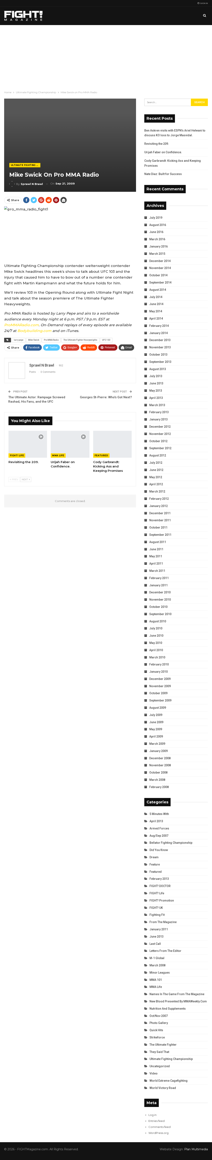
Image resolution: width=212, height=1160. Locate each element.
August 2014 (157, 289)
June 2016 (156, 232)
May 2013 (155, 390)
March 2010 (157, 657)
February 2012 (159, 498)
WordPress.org (158, 1133)
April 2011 (156, 563)
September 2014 (160, 282)
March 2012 (157, 491)
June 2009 (156, 722)
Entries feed (156, 1121)
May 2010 (155, 643)
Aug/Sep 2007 (158, 835)
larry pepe (18, 340)
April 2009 (156, 736)
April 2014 (156, 318)
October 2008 (158, 772)
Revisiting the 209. (156, 143)
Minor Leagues (159, 972)
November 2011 (160, 520)
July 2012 (155, 462)
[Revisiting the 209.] (27, 444)
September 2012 (160, 448)
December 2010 (160, 592)
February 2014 (159, 325)
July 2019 (155, 217)
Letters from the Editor (165, 950)
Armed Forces (159, 828)
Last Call (155, 943)
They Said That (159, 1052)
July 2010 (155, 628)
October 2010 (158, 606)
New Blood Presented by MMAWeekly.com (178, 1001)
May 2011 (155, 556)
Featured (101, 455)
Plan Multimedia (196, 1149)
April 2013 (156, 398)
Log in (152, 1115)
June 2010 (156, 635)
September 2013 (160, 361)
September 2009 (160, 700)
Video (153, 1073)
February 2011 (159, 578)
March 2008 (157, 779)
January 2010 (158, 671)
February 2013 (159, 412)
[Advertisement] (106, 56)
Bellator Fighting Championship (170, 842)
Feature (154, 864)
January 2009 (158, 751)
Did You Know (158, 850)
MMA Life (58, 455)
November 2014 (160, 268)
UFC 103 (106, 340)
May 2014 (155, 311)
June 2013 (156, 383)
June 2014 (156, 304)
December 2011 (160, 513)
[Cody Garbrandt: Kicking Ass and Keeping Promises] (112, 444)
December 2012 (160, 426)
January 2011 (158, 585)
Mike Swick (33, 340)
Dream (154, 857)
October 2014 (158, 275)
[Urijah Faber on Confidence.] (70, 444)
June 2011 (156, 549)
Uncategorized (159, 1066)
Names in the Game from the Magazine (176, 994)
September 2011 (160, 534)
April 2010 (156, 650)
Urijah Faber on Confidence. (163, 152)
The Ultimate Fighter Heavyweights (80, 340)
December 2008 (160, 758)
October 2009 (158, 693)
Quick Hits (156, 1030)
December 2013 (160, 340)
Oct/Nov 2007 (158, 1016)
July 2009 (155, 715)
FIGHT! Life (17, 455)
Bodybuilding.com (34, 331)
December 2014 (160, 261)
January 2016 (158, 246)
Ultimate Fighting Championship (25, 165)
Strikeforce (157, 1037)
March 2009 (157, 743)
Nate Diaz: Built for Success (163, 174)
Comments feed (159, 1127)
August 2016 (157, 225)
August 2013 (157, 369)
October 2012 (158, 441)
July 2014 (155, 297)
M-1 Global (156, 958)
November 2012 (160, 434)
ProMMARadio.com (21, 325)
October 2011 (158, 527)
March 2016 (157, 239)
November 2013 (160, 347)
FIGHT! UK (156, 907)
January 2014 (158, 333)
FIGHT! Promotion (161, 900)
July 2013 (155, 376)
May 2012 (155, 477)
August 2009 (157, 707)
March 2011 (157, 570)
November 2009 (160, 686)
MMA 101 (155, 979)
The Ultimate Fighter (163, 1044)
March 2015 (157, 253)
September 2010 (160, 614)
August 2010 (157, 621)
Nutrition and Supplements (167, 1008)
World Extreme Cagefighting (168, 1080)
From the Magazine (163, 922)
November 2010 (160, 599)
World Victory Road (162, 1088)
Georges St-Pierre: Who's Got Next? (106, 397)
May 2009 (155, 729)
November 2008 (160, 765)
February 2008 (159, 787)
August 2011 (157, 542)
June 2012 (156, 470)
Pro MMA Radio (51, 340)
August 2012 (157, 455)
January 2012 (158, 506)
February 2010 (159, 664)
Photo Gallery (158, 1023)
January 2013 (158, 419)
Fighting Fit (157, 914)
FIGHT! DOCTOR (160, 886)
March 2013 (157, 405)
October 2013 (158, 354)
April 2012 (156, 484)
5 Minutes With (159, 814)
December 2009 (160, 679)
